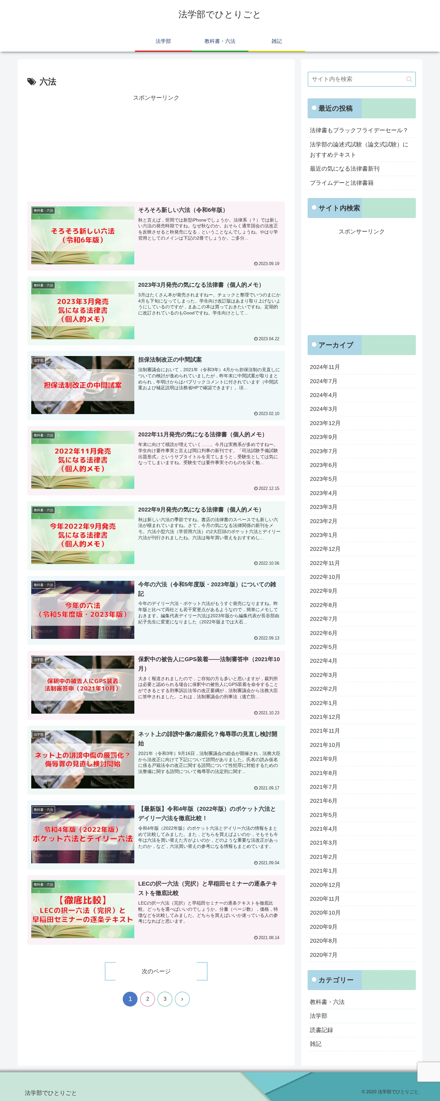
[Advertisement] (156, 148)
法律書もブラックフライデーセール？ (359, 130)
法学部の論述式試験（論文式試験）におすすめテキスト (359, 149)
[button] (409, 79)
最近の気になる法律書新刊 (344, 168)
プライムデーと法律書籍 (342, 183)
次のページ (156, 971)
